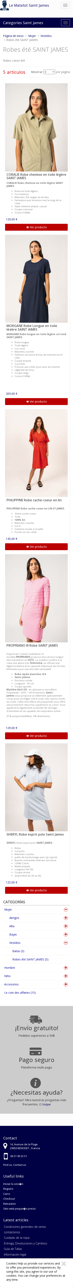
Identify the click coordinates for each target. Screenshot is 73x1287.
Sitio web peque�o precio (19, 1208)
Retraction (9, 1204)
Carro (6, 1194)
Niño (7, 976)
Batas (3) (18, 951)
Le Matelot (18, 5)
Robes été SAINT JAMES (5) (30, 959)
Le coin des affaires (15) (20, 992)
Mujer (8, 909)
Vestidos (14, 943)
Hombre (9, 968)
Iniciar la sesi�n (13, 1184)
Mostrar (37, 72)
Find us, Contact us (14, 1165)
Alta (11, 926)
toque (46, 1104)
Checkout (9, 1198)
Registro (8, 1189)
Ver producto (38, 227)
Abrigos (14, 918)
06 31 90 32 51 (18, 1156)
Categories (12, 22)
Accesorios (11, 984)
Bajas (13, 934)
